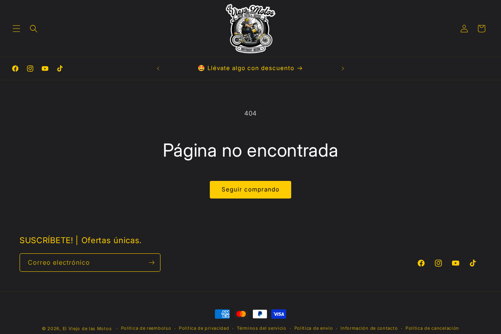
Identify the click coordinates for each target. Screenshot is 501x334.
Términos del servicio (262, 328)
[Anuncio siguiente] (342, 68)
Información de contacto (369, 328)
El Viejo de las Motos (87, 328)
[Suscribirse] (151, 262)
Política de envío (313, 328)
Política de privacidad (204, 328)
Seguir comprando (250, 189)
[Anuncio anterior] (158, 68)
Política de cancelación (432, 328)
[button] (16, 28)
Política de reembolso (146, 328)
